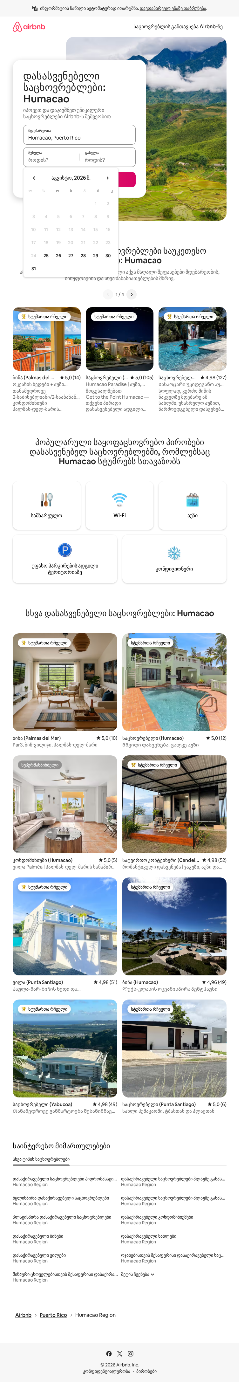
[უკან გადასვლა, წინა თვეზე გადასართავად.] (34, 178)
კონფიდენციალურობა (106, 1371)
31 (33, 269)
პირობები (146, 1371)
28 (83, 255)
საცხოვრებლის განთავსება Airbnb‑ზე (178, 26)
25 (46, 255)
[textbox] (51, 160)
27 (70, 255)
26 (58, 255)
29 (95, 255)
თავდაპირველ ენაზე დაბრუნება (173, 8)
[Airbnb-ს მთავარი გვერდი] (29, 27)
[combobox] (79, 137)
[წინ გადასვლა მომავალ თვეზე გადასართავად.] (107, 178)
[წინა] (108, 294)
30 (108, 255)
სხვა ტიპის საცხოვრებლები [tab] (41, 1159)
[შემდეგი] (131, 294)
